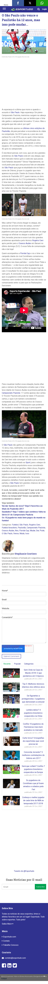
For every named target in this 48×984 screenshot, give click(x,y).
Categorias (28, 664)
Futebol (15, 525)
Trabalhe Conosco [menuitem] (10, 945)
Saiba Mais (6, 924)
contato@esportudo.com (15, 958)
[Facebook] (18, 3)
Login (44, 9)
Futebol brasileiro (9, 527)
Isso (27, 533)
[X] (30, 3)
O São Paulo (7, 533)
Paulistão (22, 527)
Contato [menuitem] (6, 941)
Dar (37, 530)
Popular (17, 664)
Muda (22, 533)
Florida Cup (25, 253)
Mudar (32, 530)
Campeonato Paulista (11, 393)
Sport (28, 462)
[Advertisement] (24, 83)
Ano (16, 530)
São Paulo (15, 112)
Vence (16, 533)
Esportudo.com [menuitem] (9, 937)
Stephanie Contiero (26, 553)
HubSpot (4, 978)
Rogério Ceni (37, 240)
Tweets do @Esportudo (24, 871)
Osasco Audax (25, 243)
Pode (42, 530)
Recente (7, 664)
